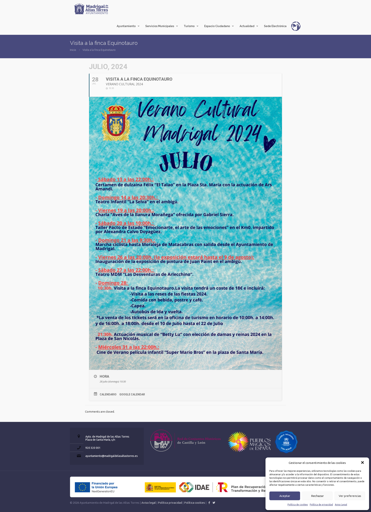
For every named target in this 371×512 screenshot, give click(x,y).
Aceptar (284, 495)
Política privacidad (170, 502)
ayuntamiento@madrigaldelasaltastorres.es (111, 455)
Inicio (73, 49)
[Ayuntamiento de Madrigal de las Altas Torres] (91, 8)
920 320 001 (92, 447)
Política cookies (194, 502)
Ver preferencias (350, 495)
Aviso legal (148, 502)
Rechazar (317, 495)
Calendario (108, 394)
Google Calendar (132, 394)
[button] (363, 463)
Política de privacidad (321, 504)
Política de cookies (298, 504)
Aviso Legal (341, 504)
